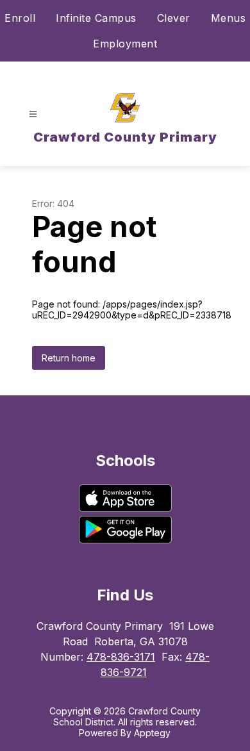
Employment (125, 43)
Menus (228, 18)
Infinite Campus (96, 18)
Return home (69, 357)
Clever (173, 18)
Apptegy (152, 732)
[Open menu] (33, 114)
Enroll (19, 18)
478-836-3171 (121, 656)
